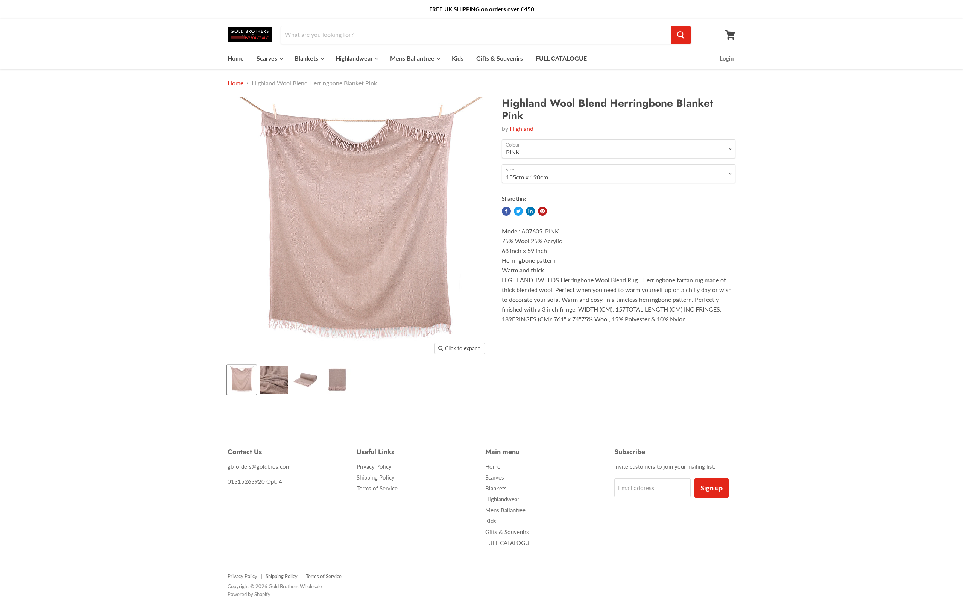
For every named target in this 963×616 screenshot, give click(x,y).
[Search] (681, 35)
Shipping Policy (376, 477)
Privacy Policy (374, 466)
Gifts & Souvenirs (499, 58)
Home (236, 58)
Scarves (268, 58)
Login (727, 58)
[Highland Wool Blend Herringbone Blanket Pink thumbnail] (242, 380)
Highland (521, 128)
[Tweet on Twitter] (518, 211)
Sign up (711, 488)
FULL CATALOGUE (561, 58)
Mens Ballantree (413, 58)
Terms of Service (377, 488)
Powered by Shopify (249, 594)
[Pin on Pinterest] (542, 211)
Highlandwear (355, 58)
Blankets (307, 58)
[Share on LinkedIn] (530, 211)
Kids (457, 58)
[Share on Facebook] (506, 211)
